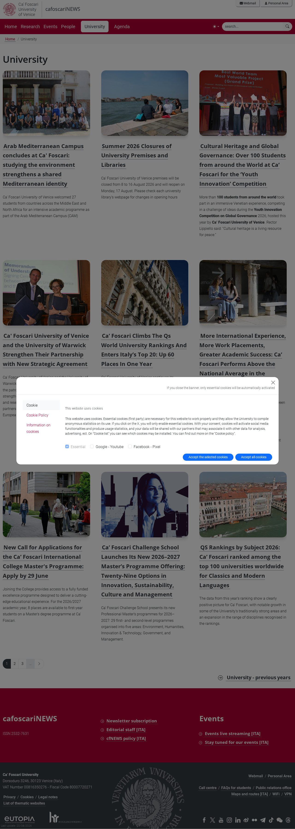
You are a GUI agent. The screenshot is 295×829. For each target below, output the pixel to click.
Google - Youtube (110, 447)
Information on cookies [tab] (38, 428)
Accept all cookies (253, 457)
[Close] (273, 382)
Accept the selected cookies (208, 457)
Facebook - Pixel (147, 447)
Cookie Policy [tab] (37, 415)
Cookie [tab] (32, 405)
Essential (78, 447)
